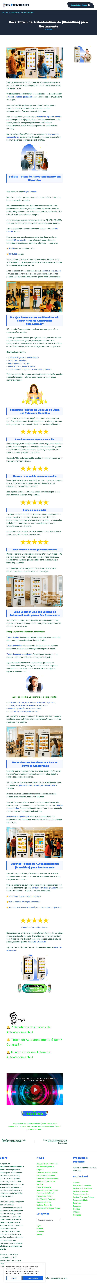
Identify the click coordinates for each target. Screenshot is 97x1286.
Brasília (23, 1126)
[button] (80, 5)
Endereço (77, 1206)
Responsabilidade (80, 1200)
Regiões (76, 1209)
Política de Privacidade (82, 1188)
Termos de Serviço (81, 1194)
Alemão (40, 1234)
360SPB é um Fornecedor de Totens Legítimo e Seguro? (47, 1167)
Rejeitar (14, 1278)
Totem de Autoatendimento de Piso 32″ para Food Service (48, 1181)
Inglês (39, 1225)
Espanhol (40, 1231)
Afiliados (76, 1212)
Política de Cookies (81, 1191)
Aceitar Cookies (33, 1278)
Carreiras (77, 1215)
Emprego (77, 1203)
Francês (40, 1229)
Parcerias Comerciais (82, 1185)
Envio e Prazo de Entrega (83, 1197)
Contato (76, 1182)
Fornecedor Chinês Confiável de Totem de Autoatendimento (46, 1199)
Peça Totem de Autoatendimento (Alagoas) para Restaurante (14, 1140)
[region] (24, 1272)
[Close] (43, 1264)
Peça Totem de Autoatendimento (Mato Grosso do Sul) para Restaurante (55, 1141)
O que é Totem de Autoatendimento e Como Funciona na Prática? (47, 1190)
